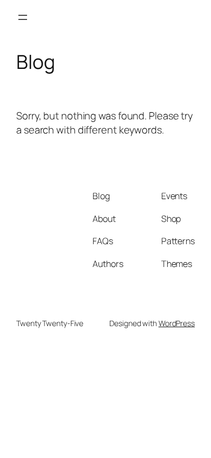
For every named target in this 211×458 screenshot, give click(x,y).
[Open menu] (22, 17)
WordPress (177, 323)
